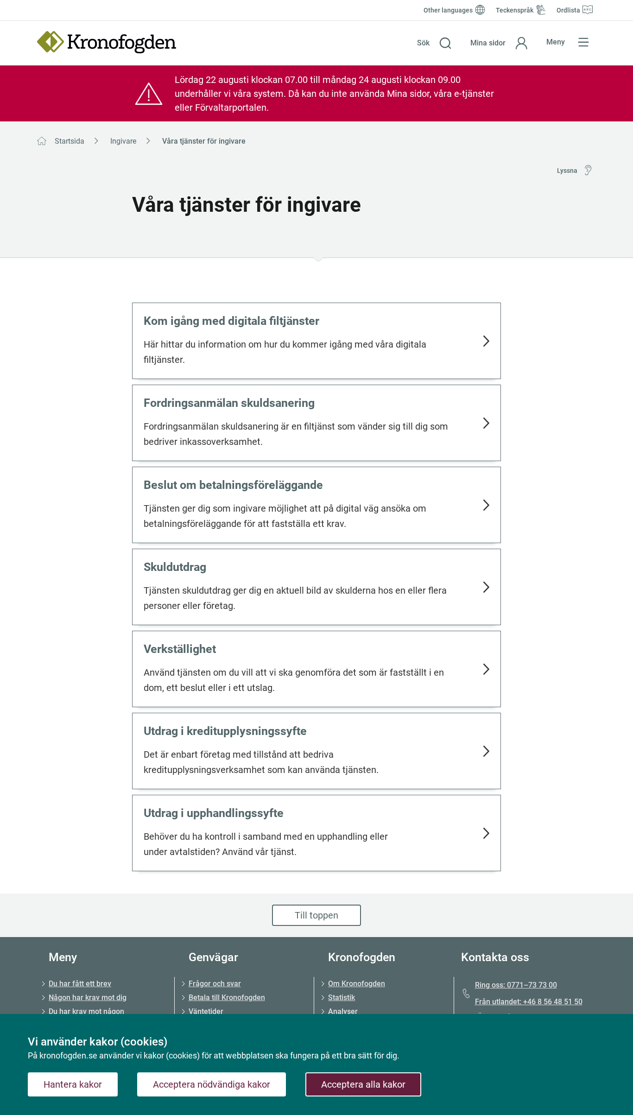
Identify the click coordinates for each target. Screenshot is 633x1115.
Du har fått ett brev (80, 983)
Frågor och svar (215, 983)
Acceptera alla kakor (363, 1084)
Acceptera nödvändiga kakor (211, 1084)
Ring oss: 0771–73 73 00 (516, 985)
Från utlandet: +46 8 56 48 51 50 (528, 1001)
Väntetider (206, 1011)
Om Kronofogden (356, 983)
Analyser (343, 1011)
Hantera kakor (73, 1084)
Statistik (341, 997)
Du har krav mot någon (86, 1011)
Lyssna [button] (567, 170)
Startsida (69, 141)
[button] (434, 43)
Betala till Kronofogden (227, 997)
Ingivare (123, 141)
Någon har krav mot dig (88, 997)
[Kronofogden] (106, 42)
